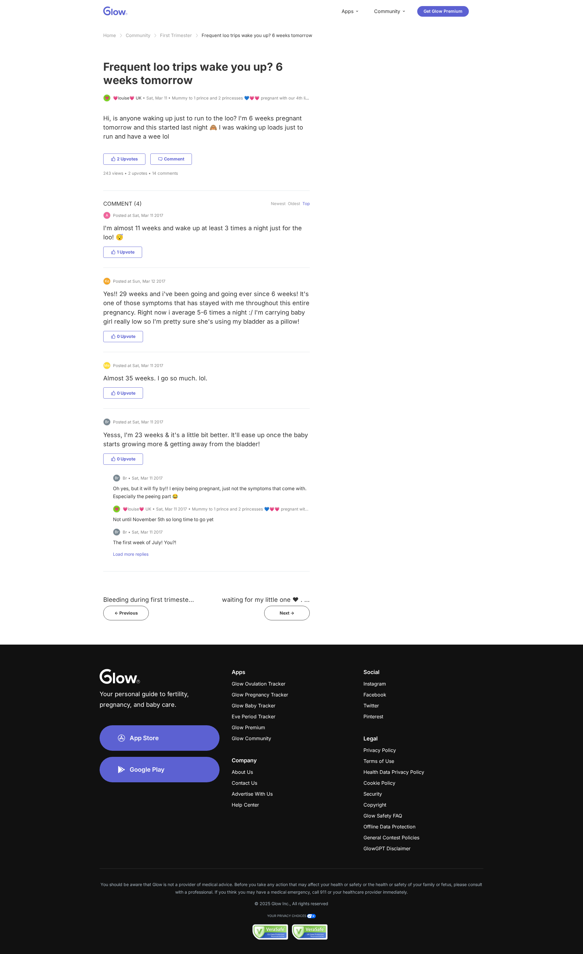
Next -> (287, 612)
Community (138, 35)
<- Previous (126, 612)
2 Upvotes (127, 158)
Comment (174, 158)
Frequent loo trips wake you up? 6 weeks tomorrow (257, 35)
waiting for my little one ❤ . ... (266, 599)
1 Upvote (126, 252)
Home (109, 35)
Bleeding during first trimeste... (148, 599)
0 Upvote (126, 336)
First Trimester (176, 35)
